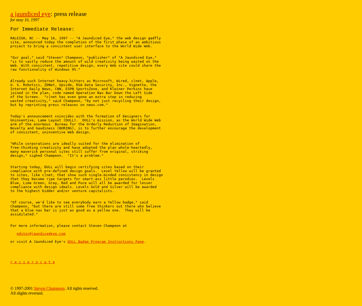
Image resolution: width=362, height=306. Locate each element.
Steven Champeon (49, 288)
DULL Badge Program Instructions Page (106, 242)
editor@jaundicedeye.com (41, 234)
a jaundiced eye (30, 13)
